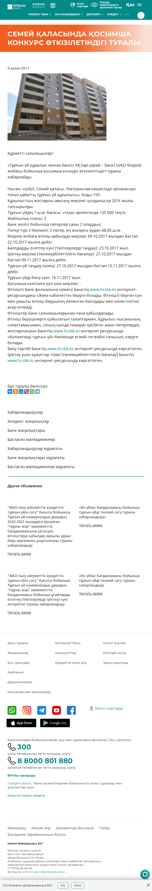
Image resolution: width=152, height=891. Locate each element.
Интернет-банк (68, 643)
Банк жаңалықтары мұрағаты (36, 457)
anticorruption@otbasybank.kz (43, 872)
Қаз (130, 4)
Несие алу (40, 828)
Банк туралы (18, 643)
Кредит (113, 14)
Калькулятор (65, 653)
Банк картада (109, 708)
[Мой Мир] (21, 391)
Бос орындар (18, 663)
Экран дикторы (115, 663)
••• (127, 14)
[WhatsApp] (32, 391)
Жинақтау (17, 828)
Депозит (93, 14)
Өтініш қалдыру (21, 775)
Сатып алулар (114, 643)
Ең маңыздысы (68, 14)
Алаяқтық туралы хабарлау (26, 795)
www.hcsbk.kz (103, 289)
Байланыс (16, 672)
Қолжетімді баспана (75, 828)
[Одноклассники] (15, 391)
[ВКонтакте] (10, 391)
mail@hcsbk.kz (19, 783)
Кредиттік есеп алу (70, 663)
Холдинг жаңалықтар (28, 421)
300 (24, 747)
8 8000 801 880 (45, 760)
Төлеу (104, 828)
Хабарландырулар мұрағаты (35, 448)
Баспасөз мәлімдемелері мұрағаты (41, 466)
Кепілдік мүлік (114, 653)
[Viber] (26, 391)
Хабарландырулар (25, 412)
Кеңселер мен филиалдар (29, 692)
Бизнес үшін (38, 14)
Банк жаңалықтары (26, 430)
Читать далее (19, 553)
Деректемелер (20, 682)
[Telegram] (37, 391)
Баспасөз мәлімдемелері (31, 439)
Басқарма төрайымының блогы (37, 834)
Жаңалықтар (18, 653)
